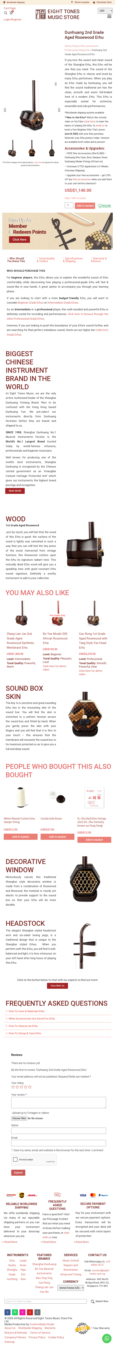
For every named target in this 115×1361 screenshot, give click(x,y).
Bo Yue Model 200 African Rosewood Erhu (55, 638)
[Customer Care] (94, 2)
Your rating (17, 1083)
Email (14, 1137)
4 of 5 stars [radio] (25, 1087)
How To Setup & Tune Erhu (25, 1033)
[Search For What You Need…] (45, 1301)
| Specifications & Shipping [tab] (73, 260)
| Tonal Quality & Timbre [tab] (46, 260)
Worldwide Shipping (16, 2)
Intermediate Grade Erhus (62, 302)
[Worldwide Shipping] (4, 2)
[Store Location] (72, 2)
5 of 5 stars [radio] (30, 1087)
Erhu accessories (82, 179)
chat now (38, 162)
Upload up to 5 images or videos (30, 1112)
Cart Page (10, 8)
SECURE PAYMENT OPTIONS (93, 1205)
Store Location (82, 2)
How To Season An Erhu (23, 1026)
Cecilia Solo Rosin (51, 818)
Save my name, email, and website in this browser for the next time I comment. (59, 1150)
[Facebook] (7, 1312)
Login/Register (12, 19)
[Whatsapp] (15, 1312)
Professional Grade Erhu (77, 50)
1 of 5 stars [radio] (13, 1087)
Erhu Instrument (89, 46)
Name (14, 1125)
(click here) (90, 121)
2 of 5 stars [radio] (17, 1087)
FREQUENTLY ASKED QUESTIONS (57, 1205)
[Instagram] (22, 1312)
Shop (76, 46)
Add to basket (85, 205)
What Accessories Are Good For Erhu (32, 1018)
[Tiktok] (37, 1312)
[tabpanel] (57, 304)
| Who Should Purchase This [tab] (16, 260)
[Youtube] (30, 1312)
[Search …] (5, 13)
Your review (19, 1094)
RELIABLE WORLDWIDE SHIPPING (21, 1205)
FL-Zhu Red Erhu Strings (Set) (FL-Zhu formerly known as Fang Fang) (91, 822)
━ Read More (9, 1241)
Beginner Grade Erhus (31, 302)
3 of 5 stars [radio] (21, 1087)
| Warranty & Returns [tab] (99, 260)
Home (68, 46)
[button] (5, 110)
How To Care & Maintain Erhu (26, 1011)
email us (100, 125)
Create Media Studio (42, 1324)
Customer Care (104, 2)
